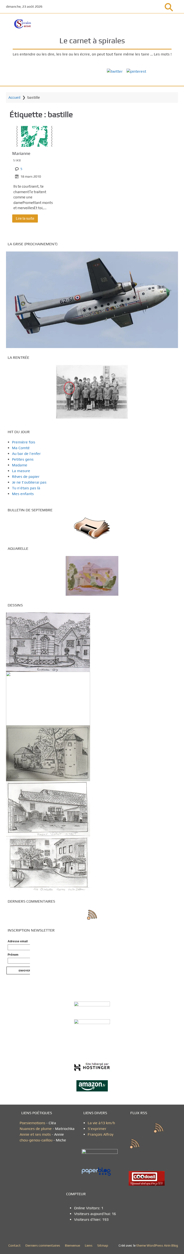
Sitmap (102, 1245)
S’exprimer (97, 1128)
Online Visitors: (87, 1208)
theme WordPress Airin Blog (157, 1245)
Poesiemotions (33, 1123)
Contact (14, 1245)
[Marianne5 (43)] (34, 136)
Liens (88, 1245)
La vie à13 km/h (101, 1123)
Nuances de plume (36, 1128)
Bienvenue (72, 1245)
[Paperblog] (101, 1171)
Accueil (14, 97)
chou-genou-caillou (36, 1140)
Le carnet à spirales (92, 40)
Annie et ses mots (36, 1134)
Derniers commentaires (42, 1245)
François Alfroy (100, 1134)
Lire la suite (25, 218)
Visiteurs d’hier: (88, 1219)
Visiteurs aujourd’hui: (93, 1213)
